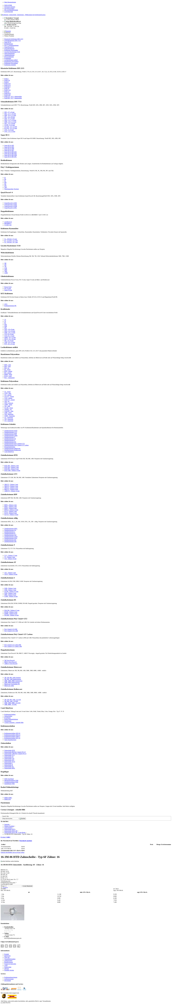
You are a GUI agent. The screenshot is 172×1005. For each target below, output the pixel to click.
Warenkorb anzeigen (25, 840)
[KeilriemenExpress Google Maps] (18, 947)
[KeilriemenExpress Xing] (14, 947)
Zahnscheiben (8, 827)
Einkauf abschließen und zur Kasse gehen (12, 852)
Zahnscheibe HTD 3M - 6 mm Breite (14, 832)
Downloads (7, 980)
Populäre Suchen (9, 970)
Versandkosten (5, 887)
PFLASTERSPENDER (11, 10)
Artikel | (5, 837)
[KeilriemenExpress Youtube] (6, 947)
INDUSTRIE (8, 5)
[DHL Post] (12, 998)
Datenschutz (7, 967)
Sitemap (6, 968)
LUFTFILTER (8, 11)
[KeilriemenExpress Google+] (10, 947)
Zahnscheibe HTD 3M (10, 831)
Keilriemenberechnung (10, 977)
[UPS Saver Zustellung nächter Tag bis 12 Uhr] (4, 998)
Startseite (6, 824)
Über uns (6, 957)
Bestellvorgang (8, 962)
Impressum (7, 955)
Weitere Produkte (9, 826)
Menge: (3, 886)
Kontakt (6, 954)
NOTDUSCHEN (9, 8)
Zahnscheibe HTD (9, 829)
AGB (5, 965)
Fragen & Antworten (10, 964)
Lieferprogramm (9, 979)
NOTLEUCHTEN (9, 7)
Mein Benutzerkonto (10, 2)
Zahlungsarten (8, 960)
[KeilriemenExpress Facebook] (2, 947)
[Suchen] (22, 819)
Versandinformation (9, 959)
